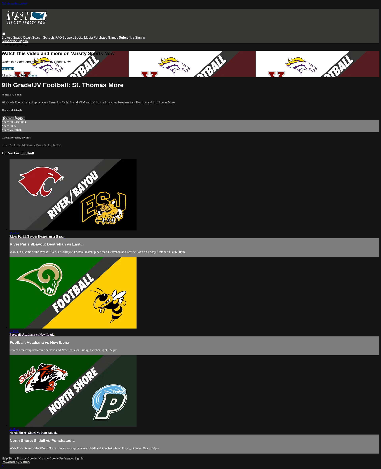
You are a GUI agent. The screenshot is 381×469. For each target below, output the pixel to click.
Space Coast (22, 37)
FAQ (58, 37)
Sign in (140, 37)
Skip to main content (14, 3)
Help (5, 458)
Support (68, 37)
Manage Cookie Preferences (56, 458)
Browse (7, 37)
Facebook (8, 118)
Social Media (83, 37)
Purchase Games (106, 37)
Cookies (32, 458)
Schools (49, 37)
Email (21, 118)
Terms (13, 458)
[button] (3, 33)
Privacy (22, 458)
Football (7, 94)
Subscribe (8, 68)
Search (37, 37)
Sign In (23, 41)
